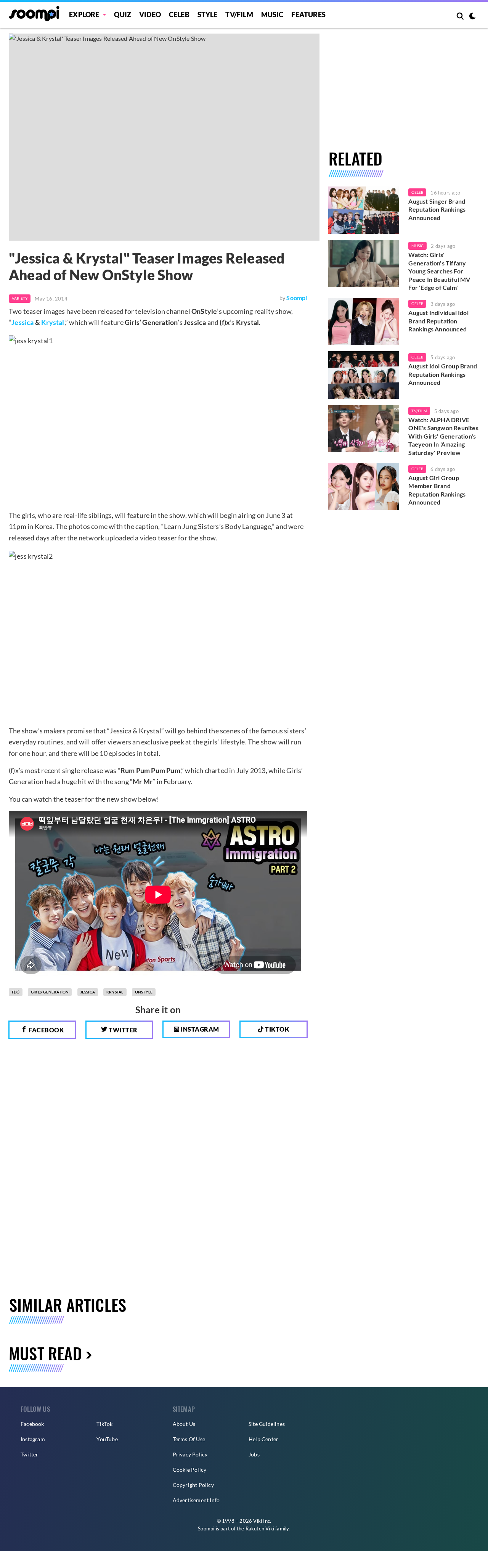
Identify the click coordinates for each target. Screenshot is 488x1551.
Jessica (22, 322)
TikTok (104, 1424)
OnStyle (143, 992)
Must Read (45, 1353)
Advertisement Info (196, 1500)
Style (207, 14)
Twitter (123, 1029)
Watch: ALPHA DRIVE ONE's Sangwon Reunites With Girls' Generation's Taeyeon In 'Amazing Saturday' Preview (443, 436)
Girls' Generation (50, 992)
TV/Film (419, 410)
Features (308, 14)
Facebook (45, 1029)
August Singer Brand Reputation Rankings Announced (437, 209)
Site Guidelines (267, 1424)
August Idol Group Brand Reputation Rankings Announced (442, 374)
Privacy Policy (190, 1454)
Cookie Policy (190, 1469)
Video (150, 14)
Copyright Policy (193, 1485)
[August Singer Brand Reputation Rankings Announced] (364, 210)
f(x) (15, 992)
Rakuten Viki (260, 1528)
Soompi (296, 297)
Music (272, 14)
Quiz (122, 14)
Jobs (254, 1454)
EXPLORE (84, 14)
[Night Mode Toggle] (472, 17)
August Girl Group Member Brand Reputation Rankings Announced (437, 490)
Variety (19, 298)
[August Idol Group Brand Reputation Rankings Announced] (364, 375)
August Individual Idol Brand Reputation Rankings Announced (438, 321)
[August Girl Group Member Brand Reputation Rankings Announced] (364, 486)
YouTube (106, 1439)
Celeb (179, 14)
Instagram (199, 1029)
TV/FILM (239, 14)
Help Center (263, 1439)
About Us (184, 1424)
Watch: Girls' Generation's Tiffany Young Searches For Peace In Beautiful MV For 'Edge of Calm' (439, 271)
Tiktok (276, 1029)
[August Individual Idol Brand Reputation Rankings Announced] (364, 321)
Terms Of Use (189, 1439)
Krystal (52, 322)
